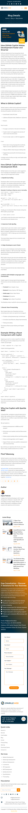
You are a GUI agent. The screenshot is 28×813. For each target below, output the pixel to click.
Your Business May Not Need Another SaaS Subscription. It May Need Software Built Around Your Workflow (19, 563)
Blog (12, 18)
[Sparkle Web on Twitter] (10, 4)
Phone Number (8, 652)
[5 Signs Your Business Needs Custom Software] (7, 523)
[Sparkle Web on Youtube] (16, 4)
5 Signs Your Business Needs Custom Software (18, 522)
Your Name (7, 637)
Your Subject (7, 660)
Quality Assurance (7, 772)
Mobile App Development (9, 759)
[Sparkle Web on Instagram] (14, 4)
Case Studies (4, 735)
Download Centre (5, 747)
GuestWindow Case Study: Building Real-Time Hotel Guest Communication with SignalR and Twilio (19, 535)
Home (7, 18)
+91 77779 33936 (8, 721)
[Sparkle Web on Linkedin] (12, 4)
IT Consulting (6, 776)
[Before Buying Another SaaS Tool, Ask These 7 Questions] (7, 549)
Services (3, 732)
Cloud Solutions (6, 774)
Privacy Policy (4, 742)
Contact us (8, 477)
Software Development (8, 762)
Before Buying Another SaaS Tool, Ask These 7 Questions (19, 550)
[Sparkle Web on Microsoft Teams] (21, 4)
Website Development (8, 757)
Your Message (8, 668)
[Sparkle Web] (6, 8)
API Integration (6, 767)
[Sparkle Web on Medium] (18, 4)
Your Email (7, 645)
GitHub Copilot (4, 470)
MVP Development (7, 769)
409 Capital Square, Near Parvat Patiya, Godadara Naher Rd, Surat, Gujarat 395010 (15, 803)
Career (2, 740)
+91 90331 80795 (17, 1)
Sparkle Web (5, 468)
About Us (3, 730)
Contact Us (3, 750)
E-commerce (6, 764)
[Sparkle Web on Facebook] (7, 4)
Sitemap (3, 745)
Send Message (14, 687)
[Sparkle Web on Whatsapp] (15, 794)
